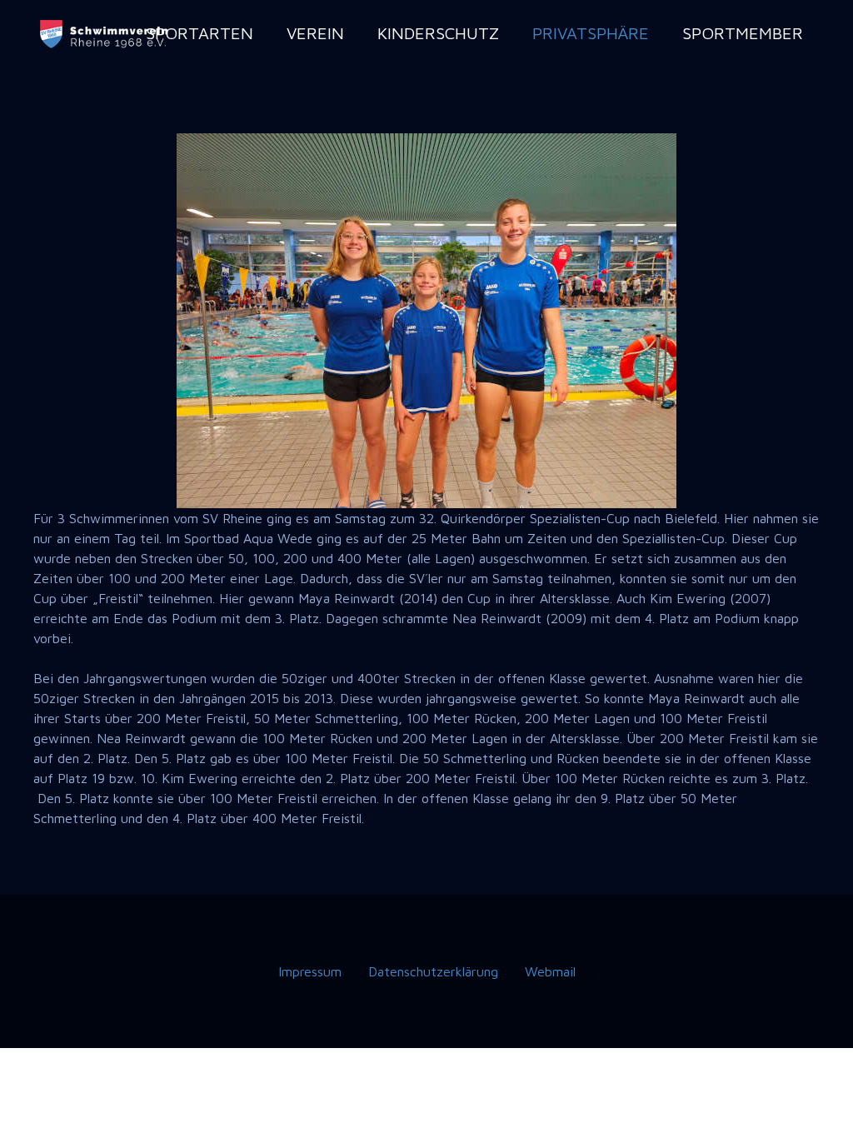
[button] (263, 33)
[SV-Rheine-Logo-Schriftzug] (105, 33)
